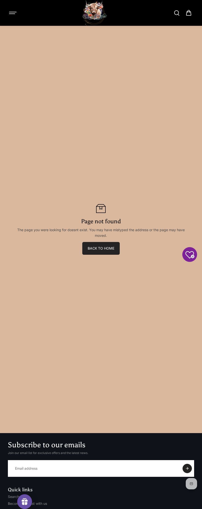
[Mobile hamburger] (13, 13)
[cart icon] (188, 13)
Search (13, 497)
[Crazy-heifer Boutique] (95, 13)
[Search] (176, 13)
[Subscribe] (187, 468)
